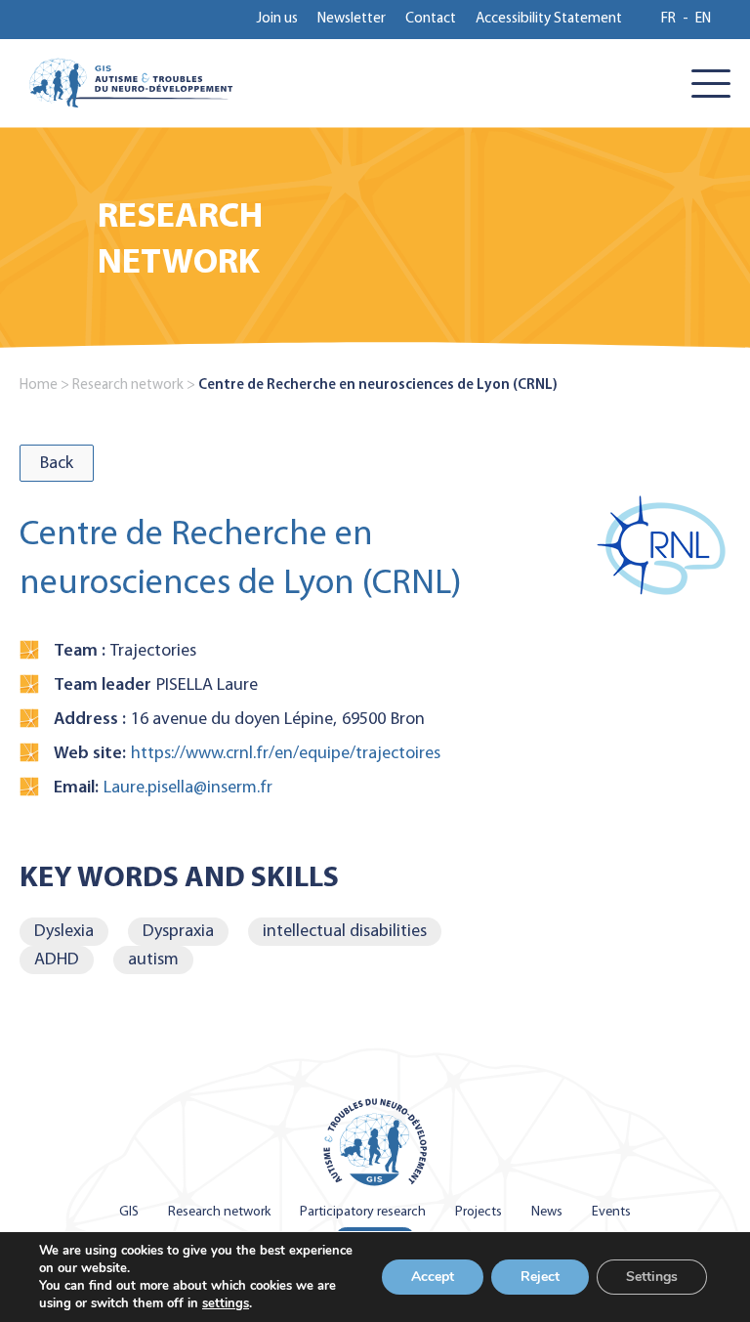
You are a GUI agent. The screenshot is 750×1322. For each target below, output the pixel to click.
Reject (540, 1276)
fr (668, 19)
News (546, 1212)
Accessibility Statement (549, 19)
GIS (129, 1212)
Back (56, 463)
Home (39, 385)
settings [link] (225, 1303)
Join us (277, 19)
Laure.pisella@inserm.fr (188, 788)
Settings (652, 1276)
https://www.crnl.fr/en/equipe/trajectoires (285, 754)
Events (611, 1212)
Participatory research (363, 1212)
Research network (128, 385)
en (703, 19)
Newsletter (351, 19)
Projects (478, 1212)
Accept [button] (432, 1276)
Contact (430, 19)
